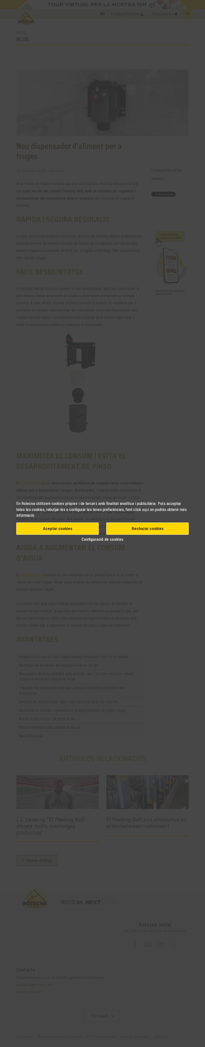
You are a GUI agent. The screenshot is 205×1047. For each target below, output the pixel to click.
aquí (146, 509)
